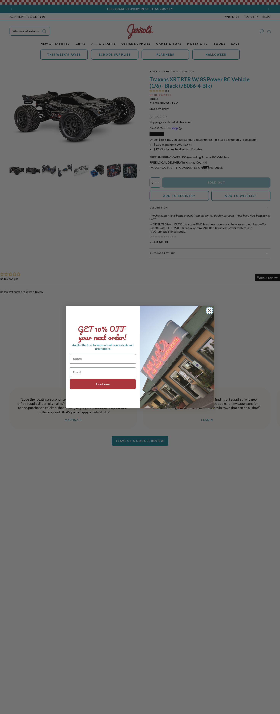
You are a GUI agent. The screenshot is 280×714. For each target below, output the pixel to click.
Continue (103, 384)
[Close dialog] (209, 310)
